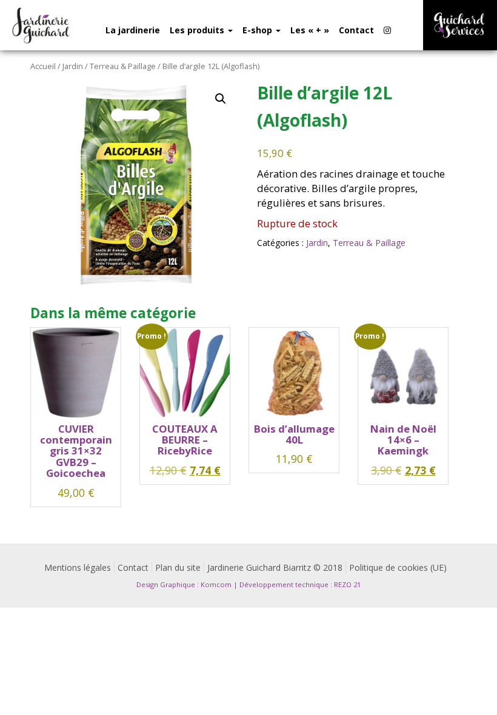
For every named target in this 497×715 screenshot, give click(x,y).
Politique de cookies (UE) (398, 567)
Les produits (198, 30)
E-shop (258, 30)
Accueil (43, 66)
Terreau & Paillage (123, 66)
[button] (221, 99)
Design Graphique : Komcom (184, 584)
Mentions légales (77, 567)
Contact (356, 30)
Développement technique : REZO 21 (300, 584)
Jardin (72, 66)
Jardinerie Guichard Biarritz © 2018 (274, 567)
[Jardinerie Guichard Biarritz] (41, 25)
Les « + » (309, 30)
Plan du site (178, 567)
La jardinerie (132, 30)
